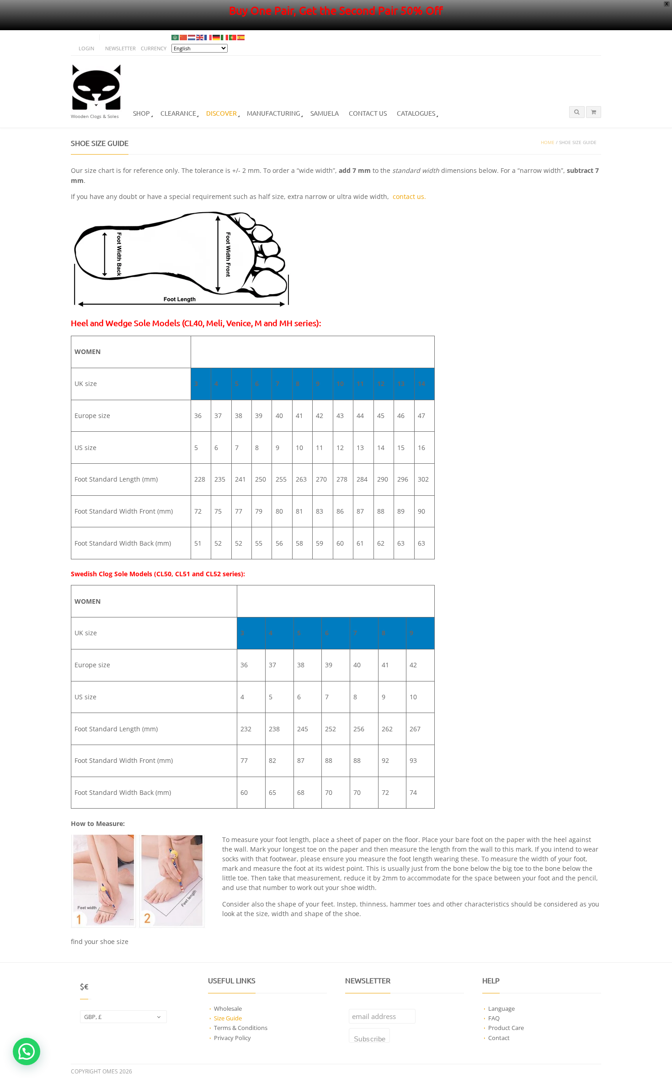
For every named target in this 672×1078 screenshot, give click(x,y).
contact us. (409, 196)
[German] (217, 37)
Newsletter (120, 48)
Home (548, 142)
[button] (26, 1051)
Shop (141, 113)
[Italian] (225, 37)
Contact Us (368, 113)
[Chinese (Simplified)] (184, 37)
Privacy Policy (232, 1038)
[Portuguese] (233, 37)
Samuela (324, 113)
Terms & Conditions (240, 1028)
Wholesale (228, 1008)
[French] (208, 37)
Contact (499, 1038)
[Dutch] (192, 37)
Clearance (178, 113)
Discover (221, 113)
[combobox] (123, 1016)
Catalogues (416, 113)
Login (86, 48)
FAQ (494, 1018)
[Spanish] (241, 37)
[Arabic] (175, 37)
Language (501, 1008)
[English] (200, 37)
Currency (153, 48)
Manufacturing (273, 113)
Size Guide (228, 1018)
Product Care (506, 1028)
